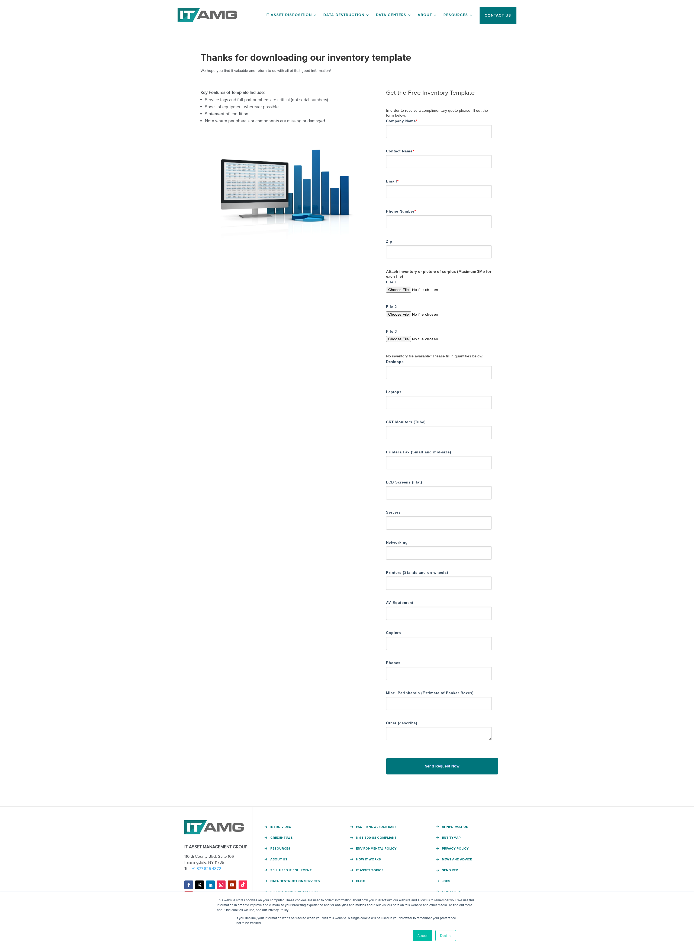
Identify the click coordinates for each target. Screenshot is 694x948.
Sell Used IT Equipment (291, 870)
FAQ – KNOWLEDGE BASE (376, 827)
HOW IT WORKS (368, 859)
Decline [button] (445, 935)
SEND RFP (450, 870)
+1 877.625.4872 (206, 868)
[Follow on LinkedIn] (210, 884)
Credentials (281, 838)
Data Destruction (343, 15)
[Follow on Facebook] (188, 884)
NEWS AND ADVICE (457, 859)
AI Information (455, 827)
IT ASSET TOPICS (370, 870)
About (425, 15)
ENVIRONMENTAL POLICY (376, 849)
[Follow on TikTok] (243, 884)
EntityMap (451, 838)
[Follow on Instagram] (221, 884)
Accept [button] (422, 935)
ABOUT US (278, 859)
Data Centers (391, 15)
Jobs (446, 881)
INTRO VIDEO (280, 827)
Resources (456, 15)
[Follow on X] (199, 884)
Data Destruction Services (295, 881)
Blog (360, 881)
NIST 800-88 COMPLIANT (376, 838)
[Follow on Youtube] (232, 884)
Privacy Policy (455, 849)
